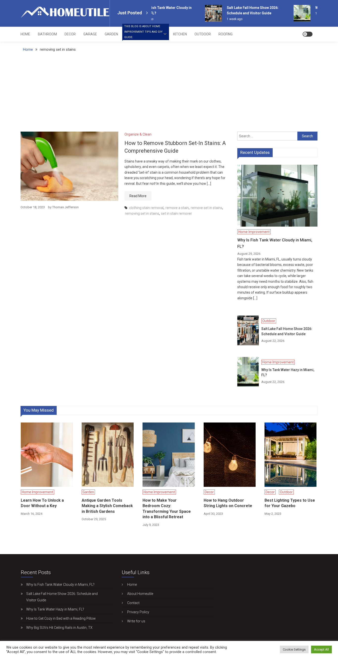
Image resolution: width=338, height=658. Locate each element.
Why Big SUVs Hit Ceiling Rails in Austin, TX (59, 628)
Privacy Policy (138, 612)
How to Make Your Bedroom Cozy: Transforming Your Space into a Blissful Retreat (167, 508)
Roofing (225, 34)
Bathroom (47, 34)
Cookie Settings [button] (294, 649)
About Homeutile (140, 594)
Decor (70, 34)
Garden (111, 34)
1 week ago (231, 19)
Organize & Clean (137, 134)
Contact (133, 603)
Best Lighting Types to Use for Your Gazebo (290, 503)
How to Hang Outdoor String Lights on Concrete (228, 503)
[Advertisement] (169, 94)
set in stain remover (176, 213)
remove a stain (177, 208)
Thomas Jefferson (65, 207)
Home (25, 34)
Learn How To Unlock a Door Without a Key (42, 503)
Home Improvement (143, 33)
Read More (137, 196)
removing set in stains (142, 213)
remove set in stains (206, 208)
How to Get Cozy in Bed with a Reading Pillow (61, 618)
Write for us (136, 621)
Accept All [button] (321, 649)
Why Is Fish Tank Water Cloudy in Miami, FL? (274, 243)
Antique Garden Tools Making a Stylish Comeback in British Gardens (107, 506)
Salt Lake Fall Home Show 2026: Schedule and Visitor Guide (286, 331)
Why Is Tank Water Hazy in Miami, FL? (287, 372)
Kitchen (180, 34)
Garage (90, 34)
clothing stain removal (146, 208)
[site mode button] (308, 34)
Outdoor (202, 34)
